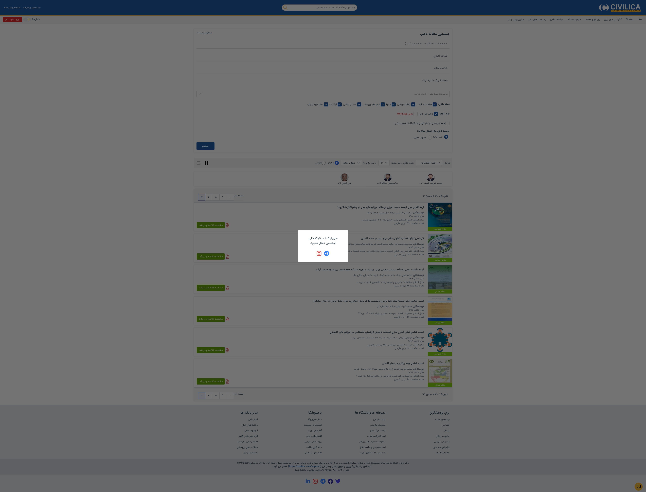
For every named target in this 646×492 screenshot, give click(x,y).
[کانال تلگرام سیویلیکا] (326, 253)
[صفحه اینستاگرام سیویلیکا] (319, 253)
